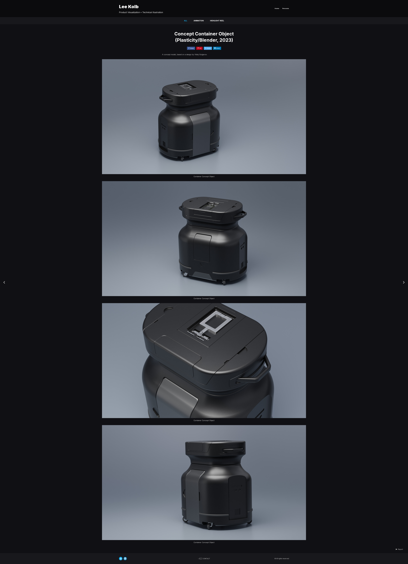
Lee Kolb (129, 6)
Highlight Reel (217, 21)
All (185, 21)
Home (277, 8)
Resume (285, 8)
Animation (199, 21)
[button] (399, 549)
